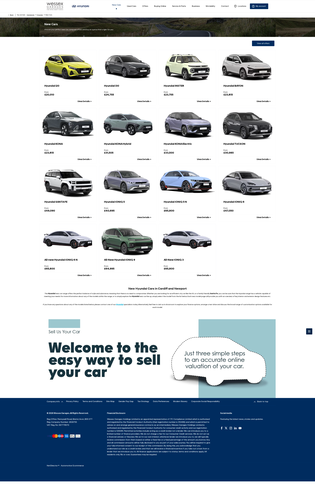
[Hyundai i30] (127, 66)
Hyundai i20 (51, 86)
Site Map (110, 402)
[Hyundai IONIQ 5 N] (187, 182)
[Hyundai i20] (67, 66)
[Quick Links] (309, 331)
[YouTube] (240, 428)
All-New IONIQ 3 (174, 260)
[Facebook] (222, 428)
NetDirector (52, 466)
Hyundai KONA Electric (178, 144)
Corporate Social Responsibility (205, 402)
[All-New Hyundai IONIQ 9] (127, 240)
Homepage (30, 15)
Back (11, 15)
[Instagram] (231, 428)
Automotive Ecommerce (72, 466)
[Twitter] (226, 428)
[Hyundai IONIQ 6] (247, 182)
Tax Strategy (143, 402)
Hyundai (40, 15)
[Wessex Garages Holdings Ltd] (55, 6)
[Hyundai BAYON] (247, 66)
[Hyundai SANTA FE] (67, 182)
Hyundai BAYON (233, 86)
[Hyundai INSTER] (187, 66)
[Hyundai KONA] (67, 124)
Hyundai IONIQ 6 (233, 202)
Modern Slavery (180, 402)
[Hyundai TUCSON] (247, 124)
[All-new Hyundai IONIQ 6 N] (67, 240)
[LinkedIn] (235, 428)
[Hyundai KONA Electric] (187, 124)
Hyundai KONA (53, 144)
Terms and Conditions (92, 402)
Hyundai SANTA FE (55, 202)
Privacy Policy (72, 402)
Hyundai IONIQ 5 (114, 202)
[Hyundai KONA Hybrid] (127, 124)
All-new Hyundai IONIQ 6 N (61, 260)
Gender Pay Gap (126, 402)
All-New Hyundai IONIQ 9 (119, 260)
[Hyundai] (80, 6)
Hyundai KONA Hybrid (117, 144)
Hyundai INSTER (174, 86)
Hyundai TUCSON (234, 144)
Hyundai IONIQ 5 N (175, 202)
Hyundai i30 (111, 86)
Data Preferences (161, 402)
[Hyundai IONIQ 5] (127, 182)
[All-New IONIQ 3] (187, 240)
